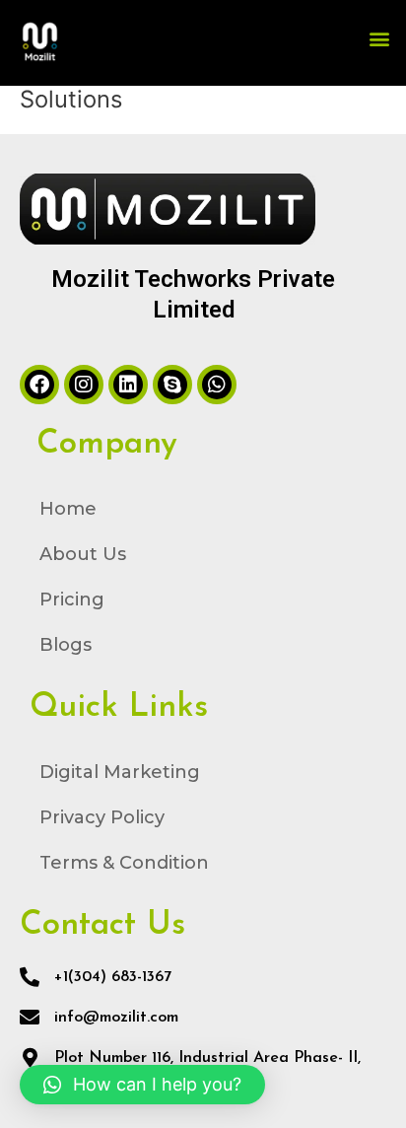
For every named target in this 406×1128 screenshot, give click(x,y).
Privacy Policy (102, 817)
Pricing (71, 599)
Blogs (65, 645)
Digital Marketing (119, 772)
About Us (82, 554)
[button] (380, 38)
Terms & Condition (124, 863)
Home (68, 509)
